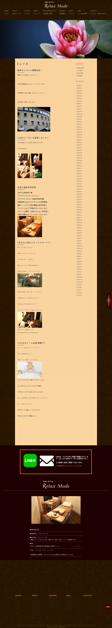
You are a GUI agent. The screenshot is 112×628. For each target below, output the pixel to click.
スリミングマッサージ (36, 606)
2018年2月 (79, 271)
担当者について (69, 602)
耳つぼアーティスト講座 (54, 606)
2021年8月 (79, 194)
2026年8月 (79, 85)
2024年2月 (79, 126)
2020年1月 (79, 217)
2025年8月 (79, 95)
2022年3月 (79, 178)
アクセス (85, 598)
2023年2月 (79, 150)
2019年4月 (79, 235)
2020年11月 (79, 207)
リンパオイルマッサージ (36, 602)
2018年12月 (79, 245)
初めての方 (17, 598)
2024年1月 (79, 129)
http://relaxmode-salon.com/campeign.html (27, 332)
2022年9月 (79, 163)
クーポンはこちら (22, 148)
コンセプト (17, 600)
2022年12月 (79, 155)
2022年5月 (79, 173)
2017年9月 (79, 284)
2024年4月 (79, 121)
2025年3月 (79, 103)
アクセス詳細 (75, 546)
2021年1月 (79, 204)
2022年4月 (79, 176)
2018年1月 (79, 274)
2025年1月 (79, 108)
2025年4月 (79, 101)
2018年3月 (79, 269)
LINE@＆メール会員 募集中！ (31, 343)
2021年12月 (79, 186)
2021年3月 (79, 202)
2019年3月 (79, 238)
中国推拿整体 (34, 604)
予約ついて (69, 598)
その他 (67, 608)
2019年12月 (79, 220)
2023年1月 (79, 152)
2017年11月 (79, 279)
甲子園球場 (79, 75)
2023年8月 (79, 139)
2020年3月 (79, 214)
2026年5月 (79, 88)
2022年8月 (79, 165)
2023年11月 (79, 134)
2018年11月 (79, 248)
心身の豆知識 (79, 73)
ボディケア (34, 598)
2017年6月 (79, 292)
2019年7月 (79, 230)
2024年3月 (79, 124)
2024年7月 (79, 119)
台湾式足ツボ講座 (53, 602)
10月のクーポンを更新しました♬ (33, 138)
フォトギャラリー (18, 606)
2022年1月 (79, 183)
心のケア (16, 602)
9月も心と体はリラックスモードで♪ (34, 242)
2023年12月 (79, 132)
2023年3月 (79, 147)
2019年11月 (79, 222)
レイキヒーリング (35, 613)
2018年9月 (79, 253)
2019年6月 (79, 233)
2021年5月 (79, 199)
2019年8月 (79, 227)
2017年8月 (79, 287)
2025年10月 (79, 93)
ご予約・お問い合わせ (88, 600)
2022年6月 (79, 170)
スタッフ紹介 (17, 604)
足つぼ (33, 600)
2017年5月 (79, 295)
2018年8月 (79, 256)
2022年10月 (79, 160)
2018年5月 (79, 264)
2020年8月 (79, 209)
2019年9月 (79, 225)
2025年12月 (79, 90)
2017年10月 (79, 282)
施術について (69, 606)
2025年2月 (79, 106)
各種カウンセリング (35, 617)
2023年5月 (79, 145)
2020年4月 (79, 212)
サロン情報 (79, 70)
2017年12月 (79, 277)
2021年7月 (79, 196)
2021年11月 (79, 189)
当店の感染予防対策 (26, 187)
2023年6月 (79, 142)
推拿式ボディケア (53, 600)
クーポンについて (70, 600)
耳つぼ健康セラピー (35, 611)
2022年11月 (79, 158)
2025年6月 (79, 98)
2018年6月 (79, 261)
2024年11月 (79, 114)
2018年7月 (79, 258)
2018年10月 (79, 251)
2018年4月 (79, 266)
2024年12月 (79, 111)
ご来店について (69, 604)
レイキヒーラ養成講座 (54, 604)
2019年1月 (79, 243)
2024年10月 (79, 116)
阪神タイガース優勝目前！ (29, 70)
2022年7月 (79, 168)
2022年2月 (79, 181)
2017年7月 (79, 289)
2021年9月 (79, 191)
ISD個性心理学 (80, 68)
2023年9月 (79, 137)
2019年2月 (79, 240)
